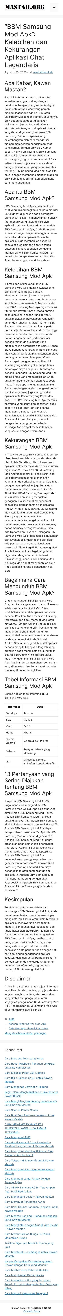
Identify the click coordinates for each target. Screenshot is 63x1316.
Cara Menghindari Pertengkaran (24, 1275)
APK (11, 1019)
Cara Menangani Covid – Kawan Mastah (29, 1196)
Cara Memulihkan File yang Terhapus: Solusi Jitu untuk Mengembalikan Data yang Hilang (31, 1284)
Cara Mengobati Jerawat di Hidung (26, 1086)
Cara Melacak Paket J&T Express (25, 1072)
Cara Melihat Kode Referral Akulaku (26, 1270)
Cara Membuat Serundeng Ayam (25, 1201)
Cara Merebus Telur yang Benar (24, 1058)
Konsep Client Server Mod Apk (27, 1023)
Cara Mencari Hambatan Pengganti (26, 1293)
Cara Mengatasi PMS (17, 1137)
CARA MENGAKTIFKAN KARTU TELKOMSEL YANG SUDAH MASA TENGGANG (25, 1128)
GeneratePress (31, 1311)
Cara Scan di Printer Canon (21, 1110)
